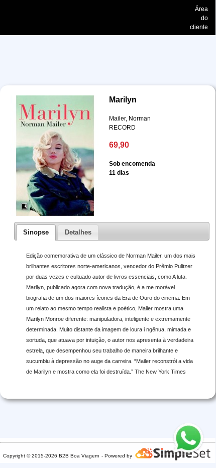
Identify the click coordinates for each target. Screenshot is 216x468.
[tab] (36, 232)
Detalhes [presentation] (78, 232)
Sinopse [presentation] (36, 232)
